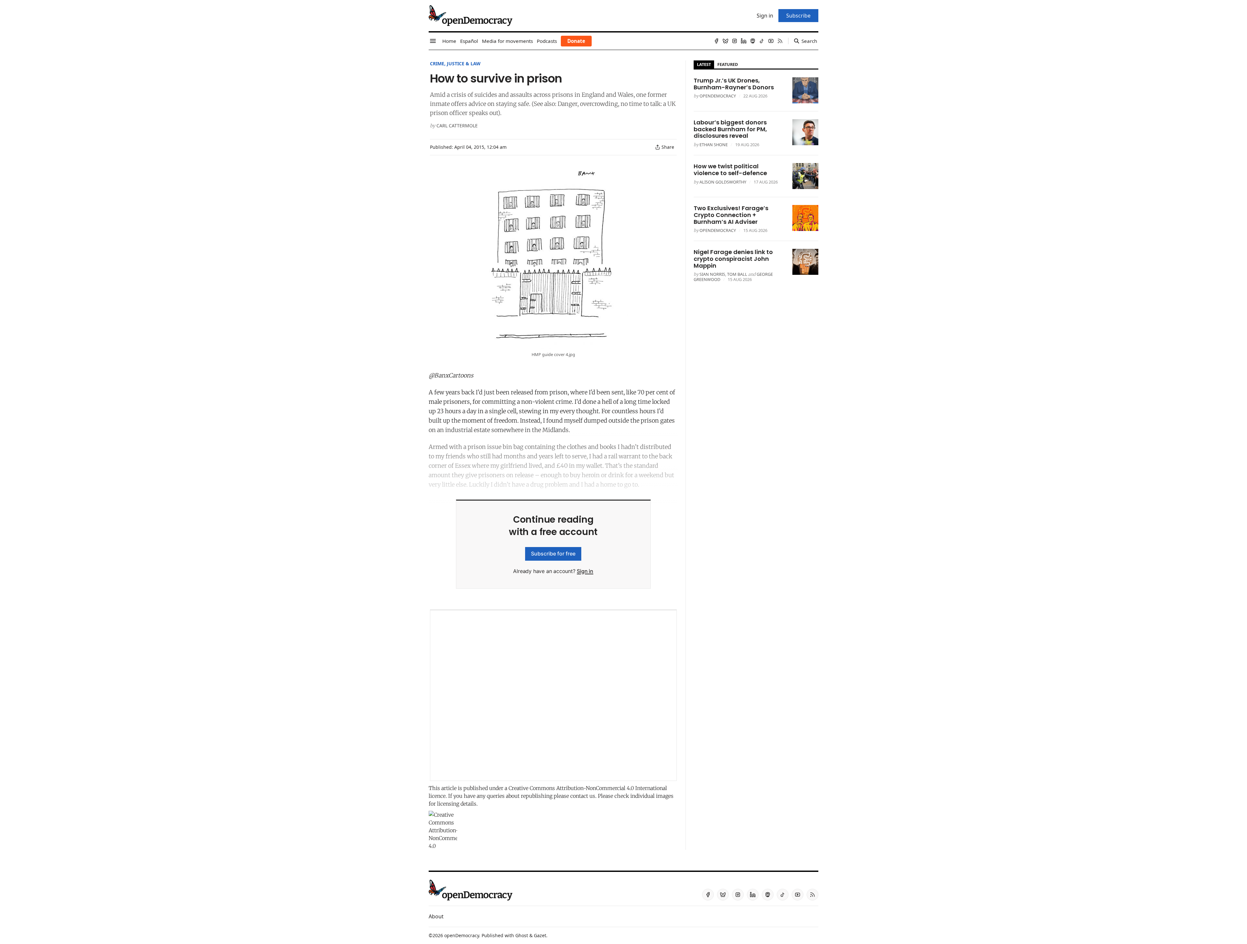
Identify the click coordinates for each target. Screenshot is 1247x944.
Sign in (585, 571)
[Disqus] (553, 695)
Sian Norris (712, 274)
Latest (704, 64)
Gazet (540, 935)
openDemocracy (717, 96)
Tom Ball (737, 274)
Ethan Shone (713, 144)
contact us (582, 796)
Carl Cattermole (457, 125)
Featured (727, 64)
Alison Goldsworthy (722, 182)
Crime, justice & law (455, 63)
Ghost (521, 935)
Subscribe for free (553, 553)
